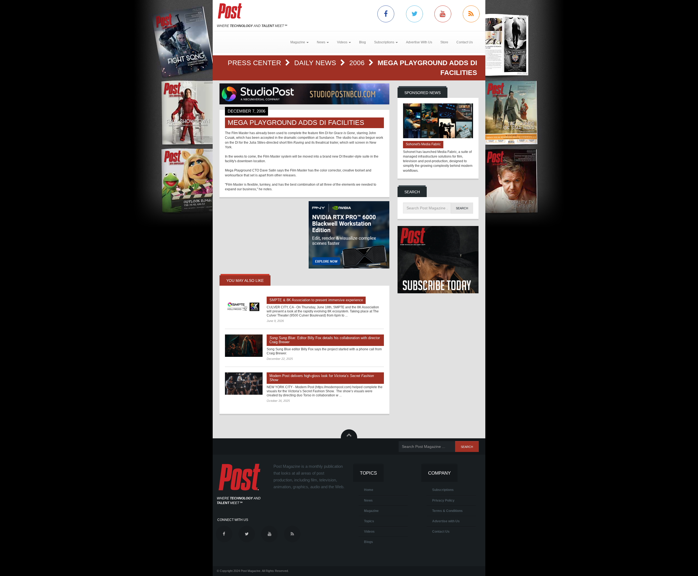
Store (444, 42)
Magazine (371, 511)
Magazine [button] (298, 42)
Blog (362, 42)
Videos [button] (342, 42)
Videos (369, 531)
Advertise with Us (446, 521)
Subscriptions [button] (384, 42)
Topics (369, 521)
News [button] (321, 42)
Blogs (368, 542)
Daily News (316, 63)
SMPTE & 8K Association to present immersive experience (316, 300)
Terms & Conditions (447, 511)
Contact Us (464, 42)
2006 (357, 63)
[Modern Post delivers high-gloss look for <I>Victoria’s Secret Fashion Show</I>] (244, 383)
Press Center (255, 63)
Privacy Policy (443, 500)
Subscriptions (443, 490)
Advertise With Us (419, 42)
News (368, 500)
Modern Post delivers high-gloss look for (321, 378)
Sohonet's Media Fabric (423, 144)
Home (368, 490)
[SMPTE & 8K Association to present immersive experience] (244, 308)
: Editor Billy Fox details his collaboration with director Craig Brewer (324, 340)
